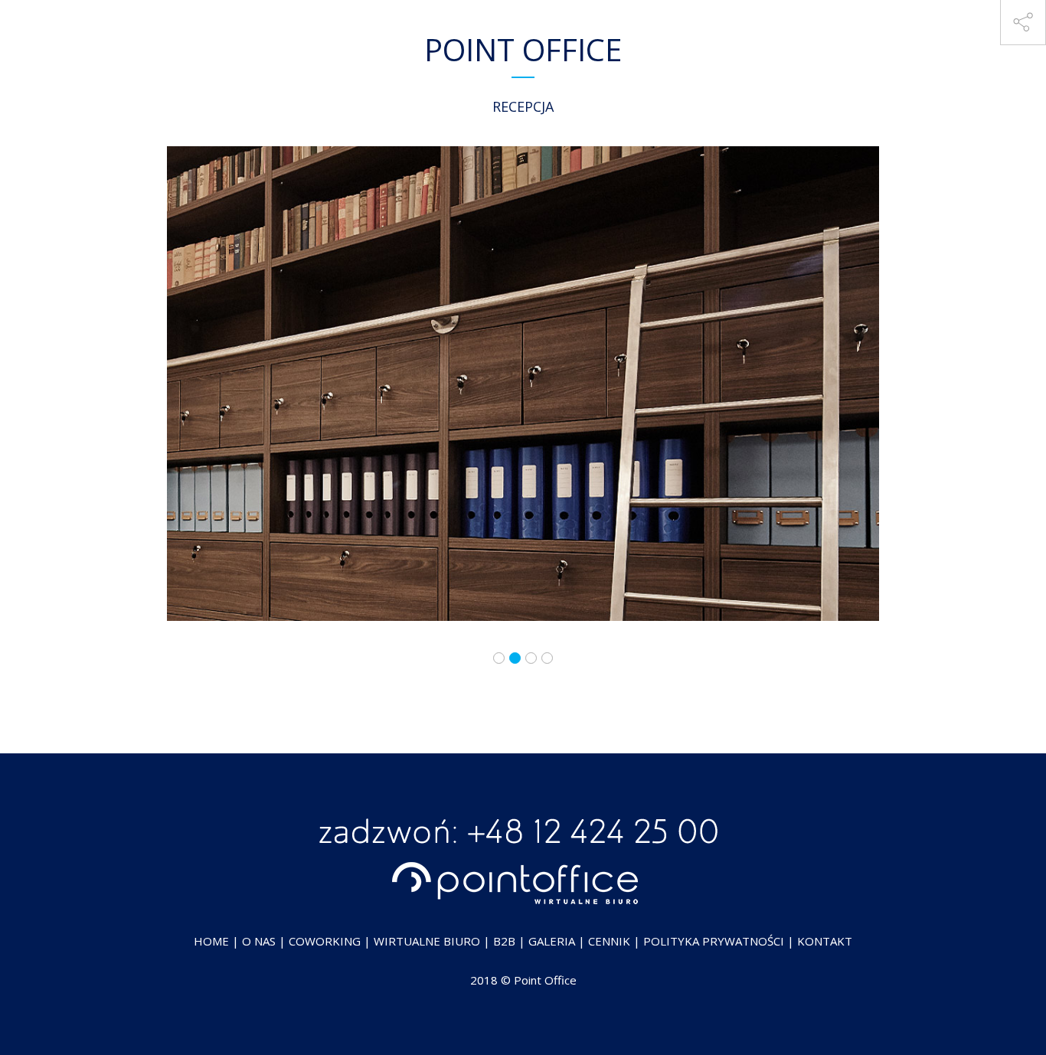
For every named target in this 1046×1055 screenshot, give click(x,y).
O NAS (259, 941)
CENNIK (609, 941)
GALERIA (551, 941)
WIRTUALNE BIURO (427, 941)
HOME (211, 941)
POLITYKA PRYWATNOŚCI (713, 941)
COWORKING (325, 941)
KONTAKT (824, 941)
